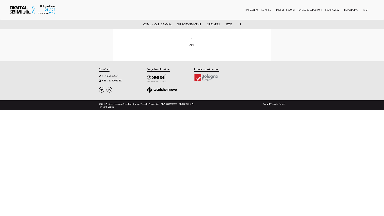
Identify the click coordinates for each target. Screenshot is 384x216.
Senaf (265, 104)
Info (365, 10)
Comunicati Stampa (157, 24)
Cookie (111, 106)
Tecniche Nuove (277, 104)
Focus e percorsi (285, 10)
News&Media (351, 10)
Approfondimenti (189, 24)
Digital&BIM (252, 10)
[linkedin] (109, 89)
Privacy (102, 106)
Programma (332, 10)
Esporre (266, 10)
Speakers (213, 24)
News (228, 24)
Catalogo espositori (310, 10)
